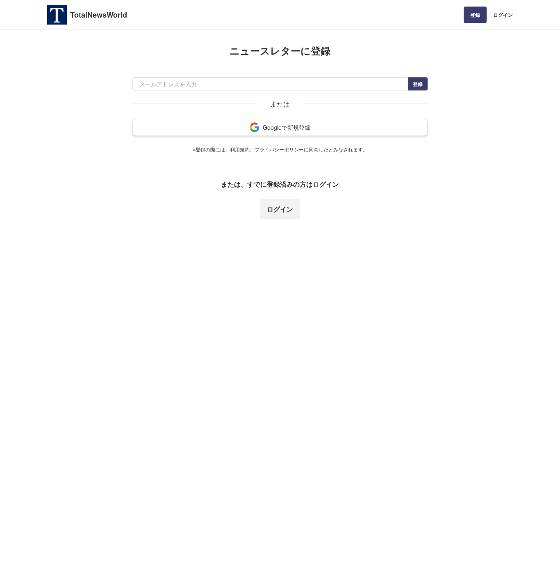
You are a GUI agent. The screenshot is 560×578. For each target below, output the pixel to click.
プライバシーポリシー (279, 149)
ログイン (503, 14)
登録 (475, 14)
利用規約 (240, 149)
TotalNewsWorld (98, 14)
